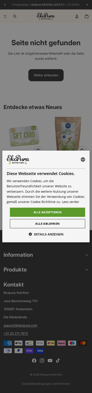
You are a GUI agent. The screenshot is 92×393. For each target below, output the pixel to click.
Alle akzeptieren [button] (47, 212)
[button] (46, 234)
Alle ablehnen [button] (47, 224)
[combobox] (83, 159)
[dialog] (46, 196)
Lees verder (70, 202)
